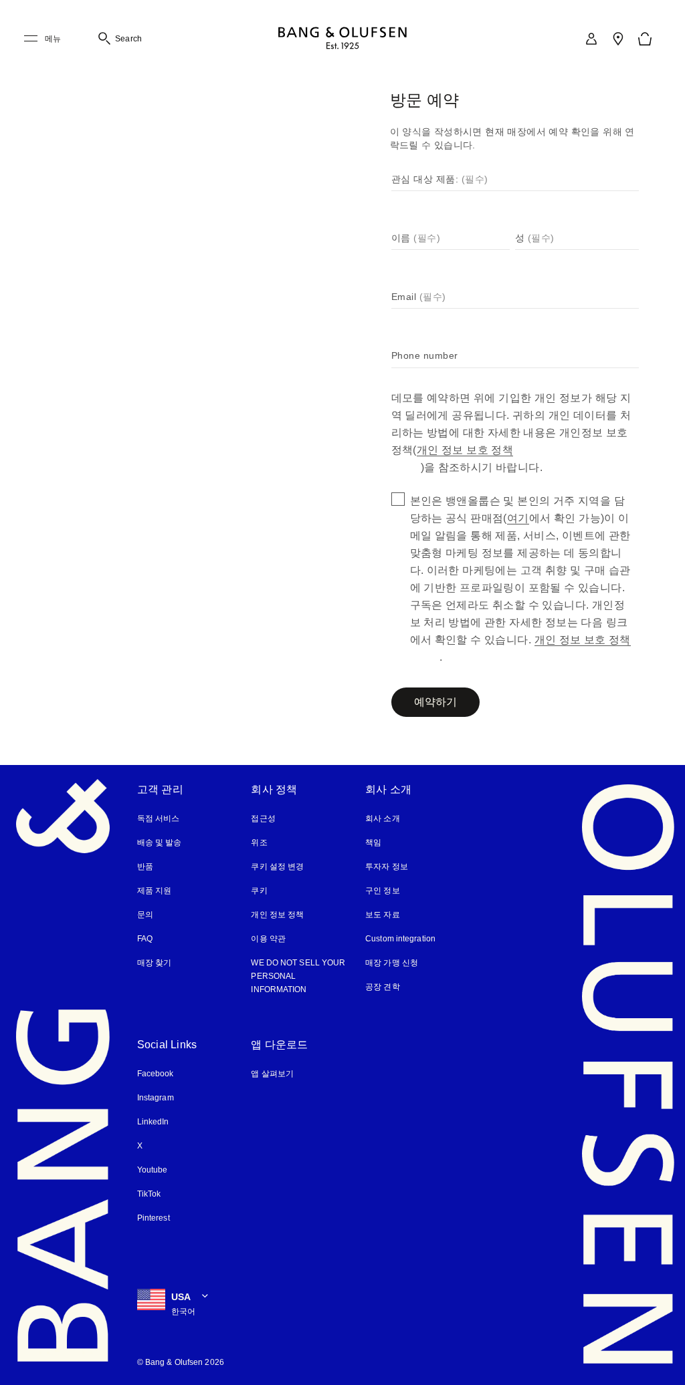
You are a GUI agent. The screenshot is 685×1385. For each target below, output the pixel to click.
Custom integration (401, 939)
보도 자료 (382, 915)
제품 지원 (154, 891)
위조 (264, 842)
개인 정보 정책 (277, 915)
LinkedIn (153, 1122)
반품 (145, 867)
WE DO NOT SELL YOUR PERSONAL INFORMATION (295, 976)
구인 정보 (382, 891)
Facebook (155, 1074)
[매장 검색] (618, 38)
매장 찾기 (154, 963)
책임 (373, 842)
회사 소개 (382, 818)
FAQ (145, 939)
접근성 (264, 818)
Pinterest (154, 1218)
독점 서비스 (158, 818)
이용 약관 (268, 939)
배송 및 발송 (159, 842)
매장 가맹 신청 (391, 963)
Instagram (157, 1098)
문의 (145, 915)
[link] (591, 38)
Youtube (153, 1170)
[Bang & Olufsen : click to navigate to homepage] (342, 39)
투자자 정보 (386, 867)
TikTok (149, 1194)
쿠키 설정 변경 (277, 867)
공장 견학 (382, 987)
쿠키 (264, 891)
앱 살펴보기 (272, 1074)
